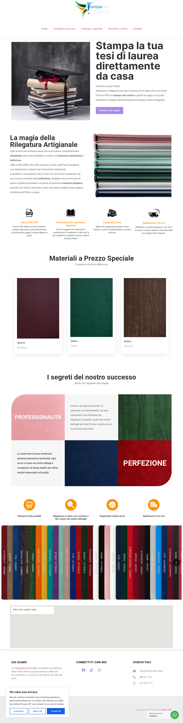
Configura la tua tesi (64, 28)
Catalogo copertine (91, 28)
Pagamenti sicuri (112, 222)
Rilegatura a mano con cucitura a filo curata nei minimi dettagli (70, 517)
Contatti (137, 28)
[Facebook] (83, 670)
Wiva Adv (167, 709)
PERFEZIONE (145, 463)
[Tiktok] (91, 670)
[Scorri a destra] (176, 562)
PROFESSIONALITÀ (38, 417)
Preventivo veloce (117, 28)
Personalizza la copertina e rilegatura (70, 224)
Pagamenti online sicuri (112, 516)
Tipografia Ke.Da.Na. (26, 668)
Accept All (56, 711)
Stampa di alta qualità (29, 516)
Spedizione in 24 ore (154, 223)
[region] (37, 702)
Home (44, 28)
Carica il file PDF (29, 222)
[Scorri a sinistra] (6, 562)
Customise (19, 711)
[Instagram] (99, 670)
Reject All (37, 711)
